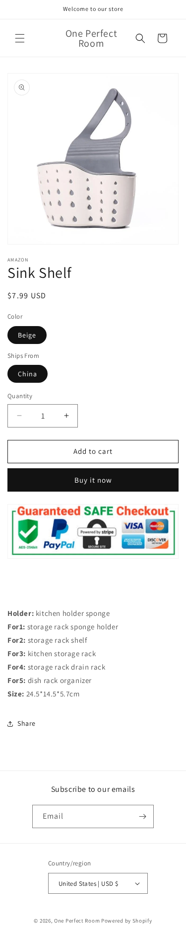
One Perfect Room (77, 920)
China (27, 373)
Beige (27, 335)
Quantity (19, 396)
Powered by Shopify (126, 920)
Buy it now (93, 480)
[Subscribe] (142, 816)
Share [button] (26, 723)
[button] (20, 38)
